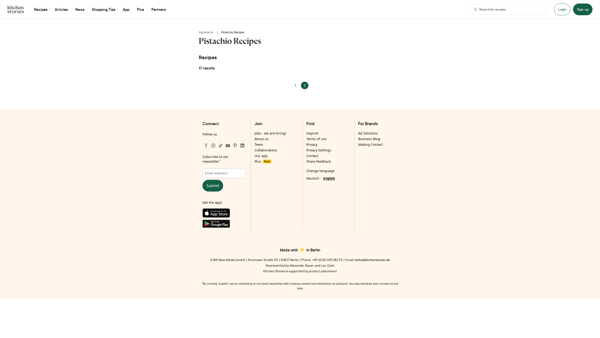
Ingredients (206, 32)
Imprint (312, 133)
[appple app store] (224, 214)
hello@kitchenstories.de (372, 259)
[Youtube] (228, 145)
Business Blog (369, 139)
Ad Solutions (368, 133)
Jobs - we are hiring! (270, 133)
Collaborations (266, 150)
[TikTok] (220, 145)
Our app (261, 156)
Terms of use (316, 139)
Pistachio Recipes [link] (232, 32)
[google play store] (224, 225)
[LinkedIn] (242, 145)
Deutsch (312, 178)
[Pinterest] (235, 145)
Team (259, 144)
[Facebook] (206, 145)
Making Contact (370, 144)
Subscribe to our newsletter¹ (215, 159)
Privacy (311, 144)
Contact (312, 156)
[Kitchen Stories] (16, 9)
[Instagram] (213, 145)
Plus (262, 161)
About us (262, 139)
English (329, 178)
